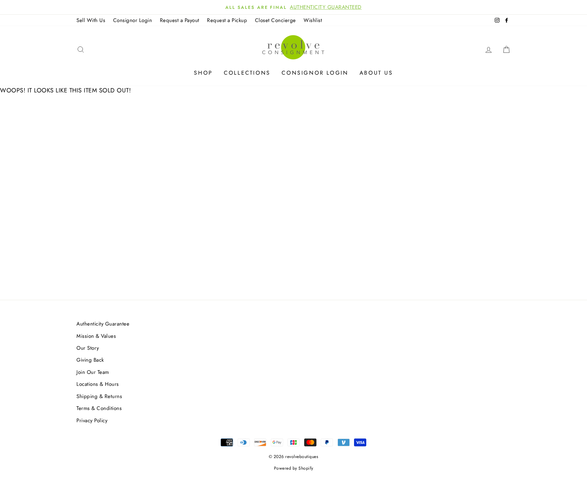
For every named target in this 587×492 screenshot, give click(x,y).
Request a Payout (179, 20)
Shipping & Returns (99, 396)
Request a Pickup (227, 20)
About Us (376, 73)
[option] (293, 7)
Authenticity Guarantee (102, 323)
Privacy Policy (91, 420)
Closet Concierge (275, 20)
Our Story (87, 348)
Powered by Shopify (293, 468)
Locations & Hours (97, 384)
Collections (247, 73)
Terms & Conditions (99, 408)
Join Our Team (92, 372)
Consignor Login (132, 20)
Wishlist (313, 20)
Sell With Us (90, 20)
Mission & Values (96, 336)
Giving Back (90, 359)
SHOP (203, 73)
